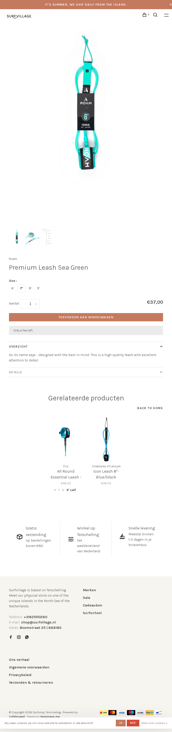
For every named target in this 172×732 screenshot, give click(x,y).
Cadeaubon (92, 605)
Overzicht (18, 346)
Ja (120, 722)
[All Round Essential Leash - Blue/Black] (66, 439)
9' (38, 288)
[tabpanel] (86, 108)
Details (15, 372)
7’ (21, 288)
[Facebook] (11, 637)
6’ (12, 288)
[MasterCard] (112, 714)
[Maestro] (131, 714)
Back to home (150, 408)
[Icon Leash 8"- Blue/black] (106, 439)
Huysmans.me (50, 716)
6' (55, 490)
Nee (133, 722)
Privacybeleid (20, 675)
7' (59, 490)
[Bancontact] (159, 714)
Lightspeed (17, 716)
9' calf (71, 490)
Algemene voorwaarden (29, 667)
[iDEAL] (103, 714)
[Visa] (122, 714)
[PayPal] (150, 714)
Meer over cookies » (155, 723)
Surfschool (92, 613)
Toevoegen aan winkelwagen (86, 317)
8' (30, 288)
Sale (86, 597)
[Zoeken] (156, 15)
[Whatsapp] (27, 637)
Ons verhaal (19, 659)
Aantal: (14, 303)
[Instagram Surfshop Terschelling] (19, 637)
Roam (13, 259)
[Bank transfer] (140, 714)
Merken (89, 590)
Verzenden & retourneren (31, 682)
